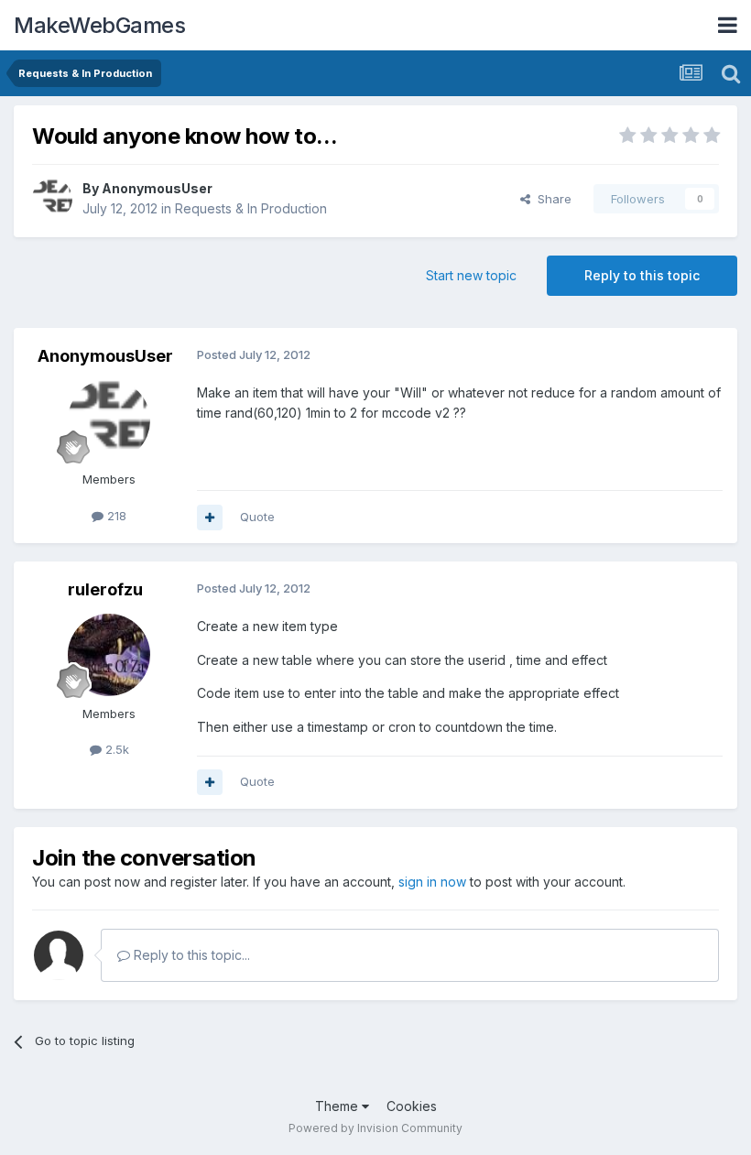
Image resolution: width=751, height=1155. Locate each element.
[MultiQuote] (210, 517)
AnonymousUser (157, 188)
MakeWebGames (99, 25)
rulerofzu (105, 589)
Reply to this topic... (190, 955)
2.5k (115, 749)
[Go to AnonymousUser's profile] (52, 199)
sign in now (432, 881)
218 (114, 515)
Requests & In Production (251, 208)
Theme (338, 1106)
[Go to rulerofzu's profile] (109, 655)
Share (550, 198)
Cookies (411, 1106)
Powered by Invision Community (375, 1128)
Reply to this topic (642, 275)
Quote (257, 516)
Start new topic (471, 275)
